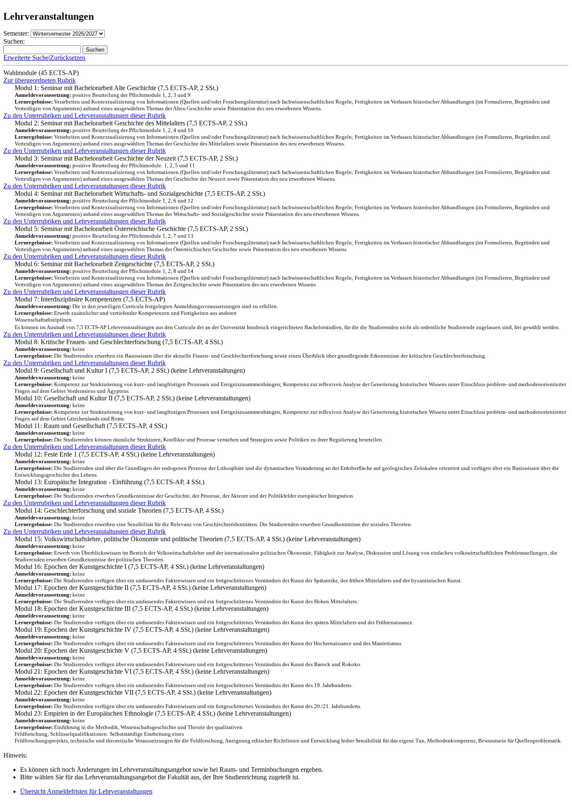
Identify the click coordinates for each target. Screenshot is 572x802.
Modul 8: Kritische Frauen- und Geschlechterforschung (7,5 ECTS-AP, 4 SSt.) (250, 348)
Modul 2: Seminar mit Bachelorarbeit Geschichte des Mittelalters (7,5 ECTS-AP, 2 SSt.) (282, 133)
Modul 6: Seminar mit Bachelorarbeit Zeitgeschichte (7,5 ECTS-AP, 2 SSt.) (282, 274)
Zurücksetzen (67, 57)
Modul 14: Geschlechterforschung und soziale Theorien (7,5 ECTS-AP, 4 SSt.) (213, 517)
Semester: (16, 33)
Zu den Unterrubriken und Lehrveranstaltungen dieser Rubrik (84, 115)
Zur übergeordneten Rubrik (39, 80)
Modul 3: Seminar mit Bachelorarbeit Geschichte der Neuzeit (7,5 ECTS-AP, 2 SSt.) (282, 168)
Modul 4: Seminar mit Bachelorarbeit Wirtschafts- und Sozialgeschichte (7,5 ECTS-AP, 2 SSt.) (282, 203)
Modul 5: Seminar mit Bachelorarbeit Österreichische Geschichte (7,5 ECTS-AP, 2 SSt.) (282, 238)
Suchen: (14, 41)
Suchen (95, 50)
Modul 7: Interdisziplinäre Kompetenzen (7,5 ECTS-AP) (287, 313)
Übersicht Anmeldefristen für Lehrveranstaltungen (86, 791)
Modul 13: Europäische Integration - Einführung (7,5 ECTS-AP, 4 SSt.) (184, 488)
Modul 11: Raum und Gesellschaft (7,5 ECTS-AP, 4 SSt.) (199, 432)
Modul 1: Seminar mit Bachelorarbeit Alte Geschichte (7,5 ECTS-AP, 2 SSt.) (282, 98)
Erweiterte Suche (26, 57)
